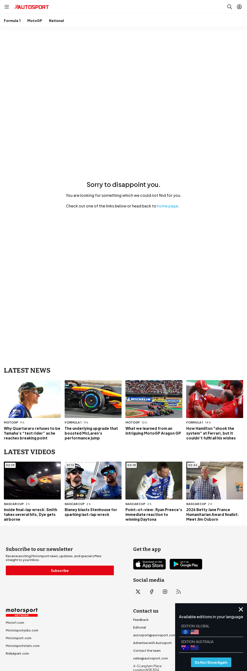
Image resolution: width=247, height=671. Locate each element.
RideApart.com (17, 653)
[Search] (229, 7)
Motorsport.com (18, 638)
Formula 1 (12, 20)
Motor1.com (15, 622)
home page (167, 205)
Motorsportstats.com (23, 646)
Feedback (141, 620)
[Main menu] (7, 7)
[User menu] (239, 7)
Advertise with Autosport (152, 643)
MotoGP (34, 20)
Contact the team (147, 650)
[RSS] (178, 591)
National (56, 20)
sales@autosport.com (150, 658)
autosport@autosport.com (154, 635)
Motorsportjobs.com (22, 630)
